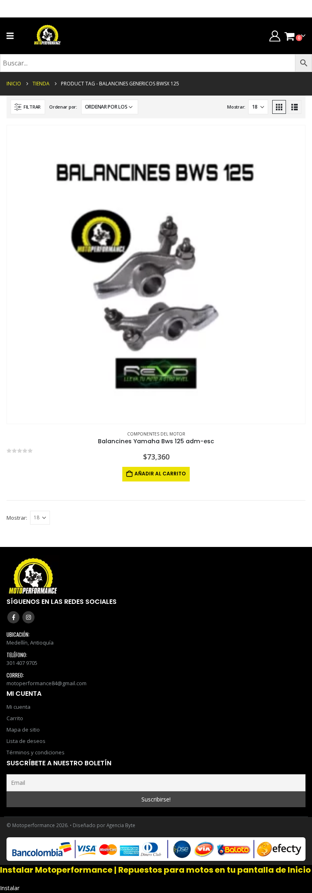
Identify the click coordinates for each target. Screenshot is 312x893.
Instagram (28, 617)
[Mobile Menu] (12, 36)
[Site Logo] (47, 36)
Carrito (14, 718)
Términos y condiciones (35, 752)
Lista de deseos (26, 741)
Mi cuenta (18, 706)
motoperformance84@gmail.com (46, 683)
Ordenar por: (63, 107)
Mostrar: (236, 107)
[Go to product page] (156, 274)
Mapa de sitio (23, 729)
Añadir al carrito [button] (160, 473)
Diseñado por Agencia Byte (104, 825)
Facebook (13, 617)
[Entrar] (274, 35)
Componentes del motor (156, 434)
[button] (28, 107)
